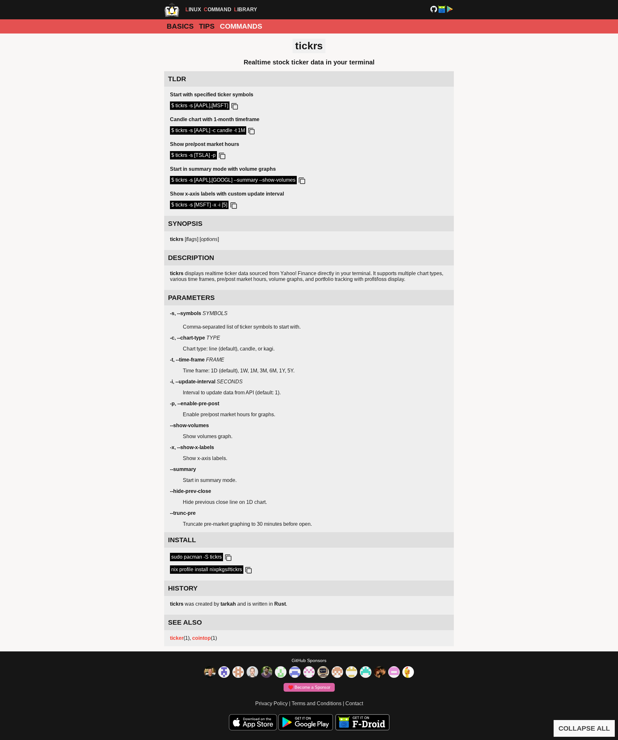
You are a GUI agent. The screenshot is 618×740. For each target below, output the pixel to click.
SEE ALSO (185, 622)
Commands (241, 26)
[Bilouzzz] (238, 672)
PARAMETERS (191, 297)
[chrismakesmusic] (337, 672)
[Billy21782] (394, 672)
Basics (180, 26)
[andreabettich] (266, 672)
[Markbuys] (365, 672)
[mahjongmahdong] (309, 672)
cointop (201, 638)
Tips (207, 26)
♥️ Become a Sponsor (309, 687)
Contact (354, 703)
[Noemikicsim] (380, 672)
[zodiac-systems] (224, 672)
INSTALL (182, 539)
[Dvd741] (280, 672)
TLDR (177, 78)
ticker (176, 638)
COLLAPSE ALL (584, 728)
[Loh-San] (351, 672)
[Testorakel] (252, 672)
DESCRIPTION (191, 257)
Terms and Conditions (317, 703)
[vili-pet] (323, 672)
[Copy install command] (227, 558)
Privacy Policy (271, 703)
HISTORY (183, 588)
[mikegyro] (210, 672)
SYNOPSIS (185, 223)
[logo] (172, 9)
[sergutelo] (408, 672)
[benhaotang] (295, 672)
